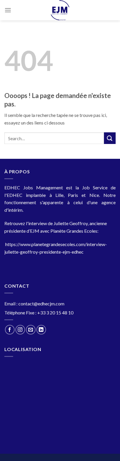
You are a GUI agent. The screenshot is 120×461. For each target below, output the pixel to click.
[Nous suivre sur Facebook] (10, 329)
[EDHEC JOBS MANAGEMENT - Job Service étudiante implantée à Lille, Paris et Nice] (60, 10)
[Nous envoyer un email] (31, 329)
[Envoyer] (110, 138)
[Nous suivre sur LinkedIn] (41, 329)
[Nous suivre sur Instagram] (20, 329)
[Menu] (7, 10)
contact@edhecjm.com (41, 303)
